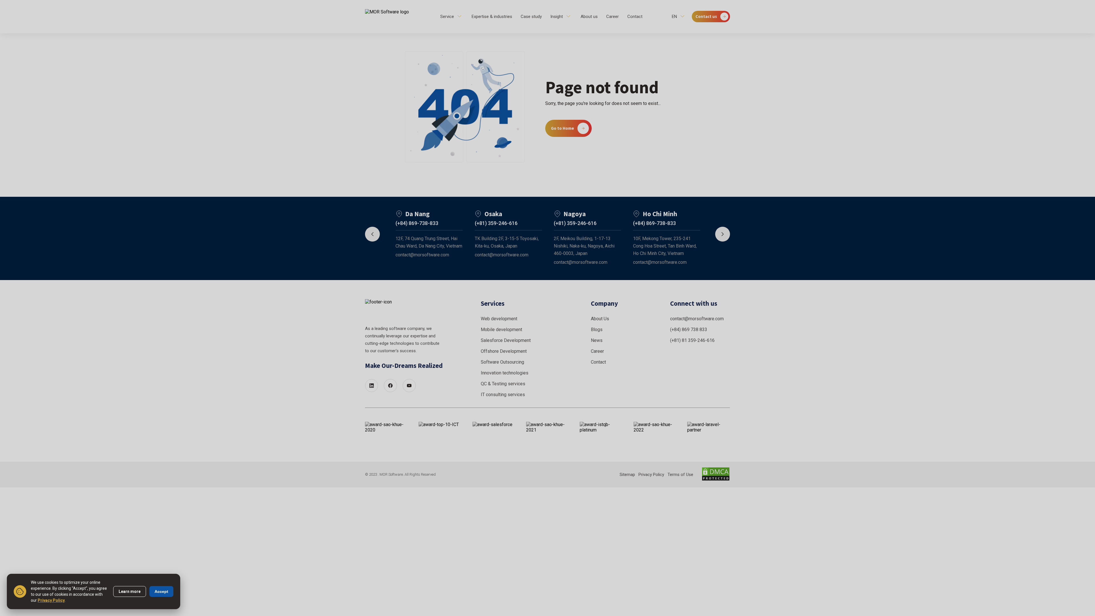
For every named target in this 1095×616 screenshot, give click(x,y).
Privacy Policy (51, 600)
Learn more (130, 591)
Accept (161, 591)
